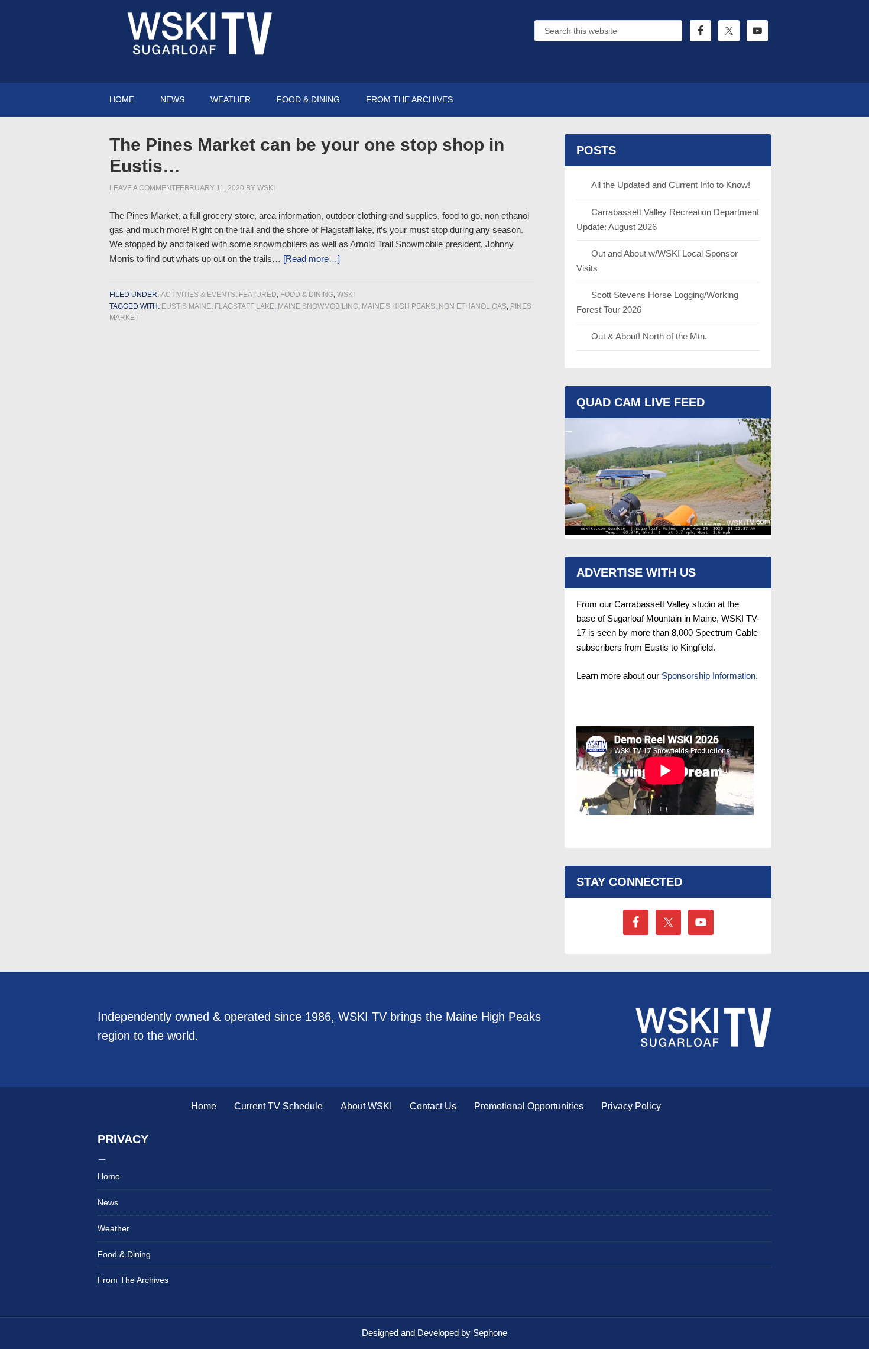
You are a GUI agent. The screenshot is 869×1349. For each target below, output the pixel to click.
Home (203, 1106)
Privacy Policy (631, 1106)
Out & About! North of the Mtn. (649, 336)
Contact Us (433, 1106)
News (108, 1202)
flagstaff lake (244, 306)
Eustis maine (186, 306)
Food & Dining (306, 294)
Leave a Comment (142, 188)
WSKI (346, 294)
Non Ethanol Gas (473, 306)
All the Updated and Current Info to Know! (670, 185)
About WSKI (366, 1106)
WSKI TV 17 (198, 41)
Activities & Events (198, 294)
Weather (113, 1228)
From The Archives (133, 1280)
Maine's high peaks (398, 306)
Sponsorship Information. (710, 676)
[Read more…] (311, 259)
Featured (258, 294)
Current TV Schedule (278, 1106)
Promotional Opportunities (528, 1106)
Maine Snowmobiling (318, 306)
